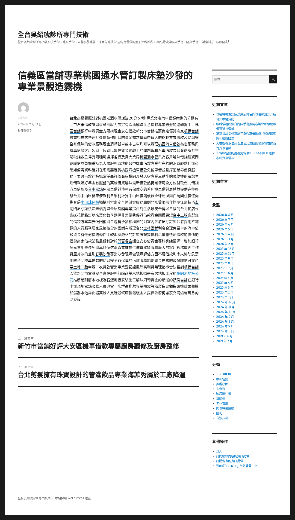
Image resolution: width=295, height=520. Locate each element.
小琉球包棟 (90, 202)
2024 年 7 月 (225, 326)
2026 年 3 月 (225, 239)
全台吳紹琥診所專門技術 (53, 35)
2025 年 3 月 (224, 288)
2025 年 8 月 (224, 263)
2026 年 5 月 (224, 229)
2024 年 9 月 (225, 317)
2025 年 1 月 (224, 297)
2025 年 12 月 (225, 249)
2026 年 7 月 (224, 220)
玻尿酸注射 (25, 130)
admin (22, 117)
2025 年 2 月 (224, 292)
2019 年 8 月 (224, 336)
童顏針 (220, 399)
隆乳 (219, 413)
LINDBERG (224, 374)
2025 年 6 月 (224, 273)
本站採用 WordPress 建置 (73, 498)
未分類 (220, 389)
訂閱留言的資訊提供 (229, 461)
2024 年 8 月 (225, 322)
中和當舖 (222, 379)
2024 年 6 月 (225, 331)
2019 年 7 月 (224, 341)
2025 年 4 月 (225, 283)
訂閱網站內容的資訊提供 (232, 456)
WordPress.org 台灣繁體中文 (236, 466)
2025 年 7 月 (224, 268)
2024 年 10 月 (225, 312)
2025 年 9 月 (224, 258)
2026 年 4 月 (225, 234)
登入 (219, 451)
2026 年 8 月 (225, 215)
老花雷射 (222, 403)
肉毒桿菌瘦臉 (225, 408)
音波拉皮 (222, 418)
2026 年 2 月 (225, 244)
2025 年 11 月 (225, 254)
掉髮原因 (222, 384)
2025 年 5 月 (224, 278)
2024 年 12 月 (225, 302)
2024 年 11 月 (225, 307)
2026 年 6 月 (225, 224)
